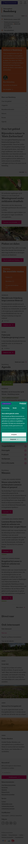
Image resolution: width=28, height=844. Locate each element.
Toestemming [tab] (5, 408)
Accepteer (14, 434)
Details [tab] (15, 408)
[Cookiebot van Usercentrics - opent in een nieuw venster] (19, 404)
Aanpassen (13, 439)
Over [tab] (23, 408)
